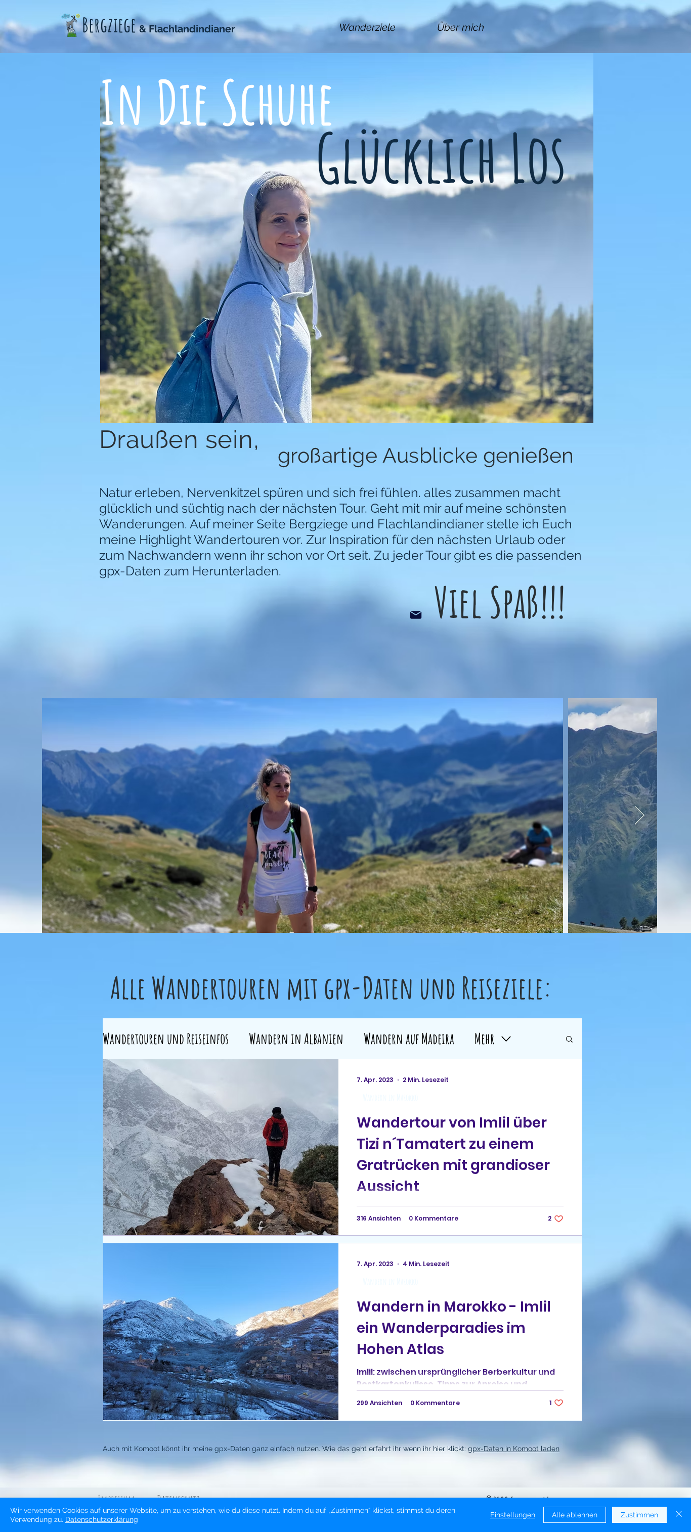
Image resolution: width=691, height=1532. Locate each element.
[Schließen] (679, 1515)
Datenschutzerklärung (101, 1519)
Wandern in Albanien (296, 1038)
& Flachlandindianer (187, 29)
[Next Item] (639, 816)
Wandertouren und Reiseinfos (166, 1038)
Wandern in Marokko (390, 1097)
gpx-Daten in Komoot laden (513, 1449)
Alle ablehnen (574, 1515)
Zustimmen (639, 1515)
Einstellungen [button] (512, 1515)
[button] (569, 1039)
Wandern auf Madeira (409, 1038)
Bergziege (109, 24)
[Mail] (415, 614)
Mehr (484, 1038)
